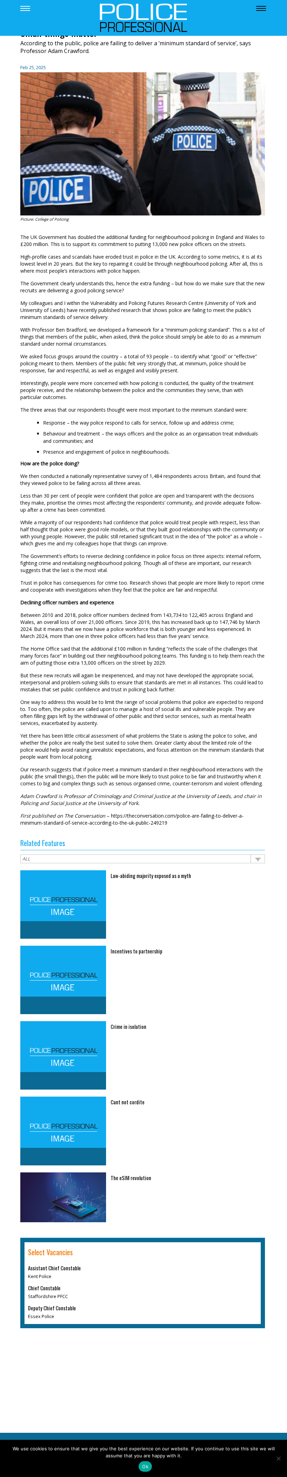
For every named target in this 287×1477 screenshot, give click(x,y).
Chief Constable (44, 1288)
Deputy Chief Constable (52, 1308)
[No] (278, 1458)
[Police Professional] (143, 17)
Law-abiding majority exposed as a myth (151, 875)
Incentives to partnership (136, 951)
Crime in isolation (128, 1026)
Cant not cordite (128, 1102)
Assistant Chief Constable (54, 1268)
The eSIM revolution (131, 1178)
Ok (145, 1466)
